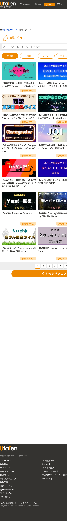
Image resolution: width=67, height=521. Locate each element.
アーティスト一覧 (50, 471)
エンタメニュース (8, 479)
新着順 (10, 56)
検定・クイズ (6, 486)
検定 (51, 4)
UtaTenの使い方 (49, 479)
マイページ (5, 468)
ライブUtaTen (6, 493)
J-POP (46, 56)
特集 (40, 4)
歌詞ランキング (7, 471)
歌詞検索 (27, 4)
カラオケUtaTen (7, 489)
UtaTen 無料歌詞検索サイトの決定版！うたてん (18, 503)
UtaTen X (46, 464)
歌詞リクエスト (49, 468)
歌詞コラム (5, 475)
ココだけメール (49, 460)
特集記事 (4, 482)
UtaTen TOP (5, 460)
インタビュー (6, 497)
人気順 (28, 56)
